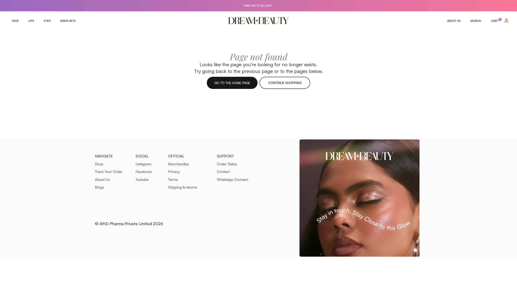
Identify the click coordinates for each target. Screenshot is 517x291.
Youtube (142, 179)
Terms (173, 179)
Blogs (99, 187)
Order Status (227, 164)
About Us (102, 179)
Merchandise (178, 164)
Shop (99, 164)
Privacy (174, 171)
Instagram (143, 164)
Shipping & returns (182, 187)
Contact (223, 171)
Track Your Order (109, 171)
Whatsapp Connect (232, 179)
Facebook (144, 171)
